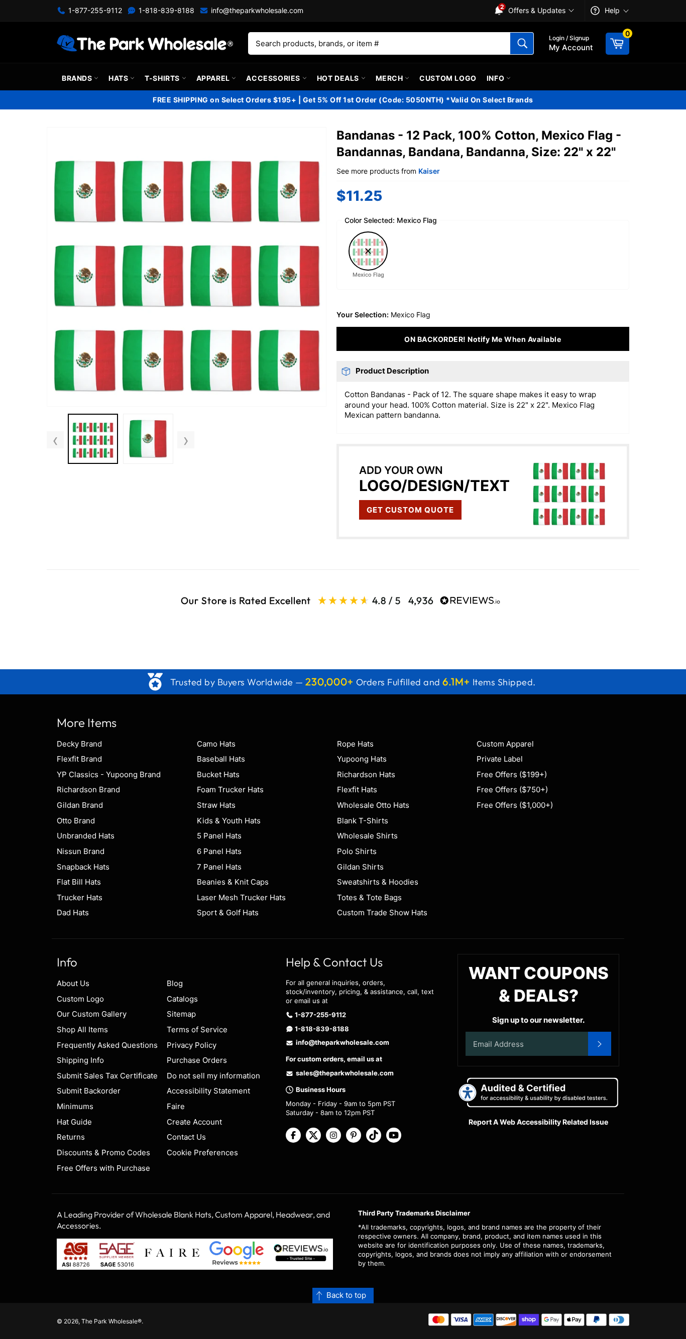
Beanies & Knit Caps (233, 882)
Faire (176, 1106)
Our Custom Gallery (92, 1014)
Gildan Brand (80, 805)
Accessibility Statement (208, 1090)
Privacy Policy (191, 1045)
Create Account (194, 1122)
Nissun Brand (80, 851)
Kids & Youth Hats (229, 820)
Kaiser (429, 171)
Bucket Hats (218, 774)
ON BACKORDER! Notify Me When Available (482, 339)
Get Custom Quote (410, 510)
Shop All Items (82, 1029)
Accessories (274, 78)
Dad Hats (73, 912)
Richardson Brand (88, 789)
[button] (186, 267)
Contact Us (186, 1137)
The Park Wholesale (109, 1321)
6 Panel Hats (219, 851)
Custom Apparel (505, 744)
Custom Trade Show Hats (382, 912)
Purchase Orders (197, 1060)
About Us (73, 983)
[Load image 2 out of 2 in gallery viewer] (148, 439)
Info (496, 78)
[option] (93, 440)
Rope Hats (355, 744)
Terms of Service (197, 1029)
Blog (175, 983)
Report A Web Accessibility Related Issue (538, 1122)
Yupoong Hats (362, 759)
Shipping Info (80, 1060)
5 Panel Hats (219, 835)
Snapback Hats (83, 867)
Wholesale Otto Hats (373, 805)
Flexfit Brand (79, 759)
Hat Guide (74, 1122)
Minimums (75, 1106)
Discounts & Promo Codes (103, 1152)
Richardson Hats (366, 774)
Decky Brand (79, 744)
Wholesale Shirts (367, 835)
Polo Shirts (357, 851)
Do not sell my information (213, 1075)
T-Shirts (163, 78)
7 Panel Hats (219, 867)
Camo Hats (216, 744)
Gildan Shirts (360, 867)
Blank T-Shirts (362, 820)
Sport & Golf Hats (228, 912)
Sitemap (181, 1014)
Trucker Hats (79, 897)
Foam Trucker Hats (230, 789)
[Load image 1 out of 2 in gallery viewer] (93, 439)
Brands (78, 78)
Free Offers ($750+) (512, 789)
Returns (71, 1137)
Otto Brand (76, 820)
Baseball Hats (221, 759)
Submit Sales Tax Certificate (107, 1075)
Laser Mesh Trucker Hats (241, 897)
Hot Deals (339, 78)
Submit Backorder (89, 1090)
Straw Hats (216, 805)
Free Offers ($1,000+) (515, 805)
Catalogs (182, 999)
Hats (119, 78)
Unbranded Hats (86, 835)
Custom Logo (448, 78)
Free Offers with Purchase (103, 1168)
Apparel (214, 78)
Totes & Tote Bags (369, 897)
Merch (390, 78)
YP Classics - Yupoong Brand (109, 774)
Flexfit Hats (357, 789)
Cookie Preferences (202, 1152)
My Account (571, 43)
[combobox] (391, 43)
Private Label (500, 759)
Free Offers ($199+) (512, 774)
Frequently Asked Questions (107, 1045)
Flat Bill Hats (79, 882)
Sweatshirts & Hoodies (377, 882)
